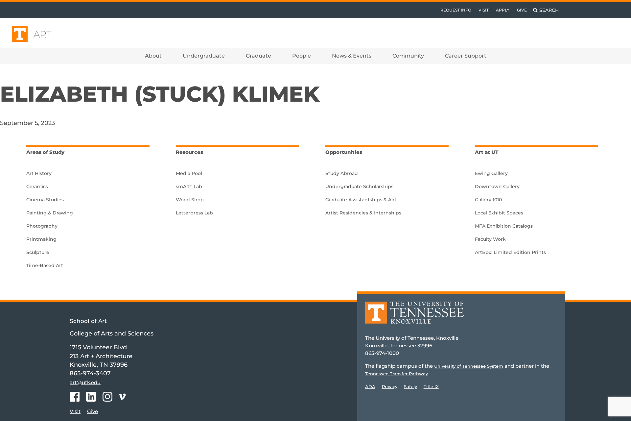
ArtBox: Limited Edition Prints (510, 252)
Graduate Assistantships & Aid (360, 200)
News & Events (351, 56)
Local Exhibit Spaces (499, 213)
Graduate (258, 56)
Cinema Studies (45, 200)
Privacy (389, 386)
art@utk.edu (85, 382)
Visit (484, 10)
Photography (42, 226)
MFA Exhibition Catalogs (504, 226)
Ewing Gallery (491, 173)
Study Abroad (341, 173)
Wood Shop (190, 200)
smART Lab (189, 186)
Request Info (455, 10)
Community (408, 56)
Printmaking (41, 239)
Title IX (431, 386)
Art (43, 34)
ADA (370, 386)
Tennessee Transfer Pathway (396, 373)
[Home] (414, 317)
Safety (410, 386)
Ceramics (37, 186)
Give (522, 10)
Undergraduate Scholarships (359, 186)
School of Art (88, 321)
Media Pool (189, 173)
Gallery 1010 (488, 200)
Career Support (465, 56)
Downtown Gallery (497, 186)
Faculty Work (490, 239)
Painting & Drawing (49, 213)
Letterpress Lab (194, 213)
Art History (39, 173)
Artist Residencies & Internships (363, 213)
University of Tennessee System (468, 366)
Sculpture (37, 252)
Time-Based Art (44, 265)
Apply (502, 10)
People (301, 56)
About (153, 56)
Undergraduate (204, 56)
